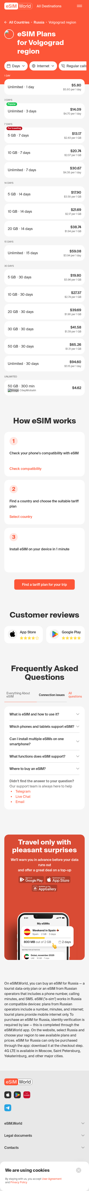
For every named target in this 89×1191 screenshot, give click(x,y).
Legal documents (18, 1135)
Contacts (11, 1147)
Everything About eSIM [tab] (18, 694)
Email (20, 802)
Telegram (23, 791)
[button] (49, 6)
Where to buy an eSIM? (28, 769)
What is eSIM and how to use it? (34, 714)
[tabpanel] (44, 757)
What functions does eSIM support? (37, 756)
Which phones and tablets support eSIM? (42, 726)
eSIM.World (13, 1123)
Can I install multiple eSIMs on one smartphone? (37, 741)
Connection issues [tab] (52, 695)
